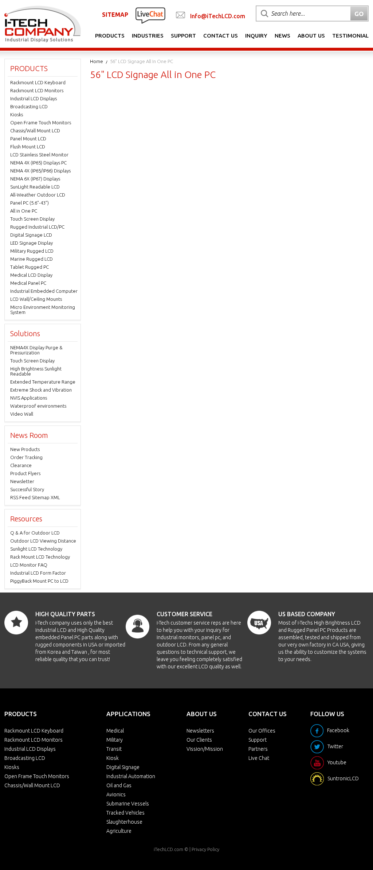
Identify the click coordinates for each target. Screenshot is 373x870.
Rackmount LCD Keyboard (38, 82)
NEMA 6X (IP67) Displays (35, 178)
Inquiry (256, 35)
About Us (311, 35)
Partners (258, 749)
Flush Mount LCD (27, 146)
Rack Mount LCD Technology (40, 556)
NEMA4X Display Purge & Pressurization (36, 350)
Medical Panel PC (28, 283)
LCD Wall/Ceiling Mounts (36, 299)
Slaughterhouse (124, 822)
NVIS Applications (28, 397)
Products (110, 35)
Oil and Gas (118, 785)
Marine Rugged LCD (31, 258)
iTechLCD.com (168, 849)
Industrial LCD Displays (33, 98)
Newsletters (200, 731)
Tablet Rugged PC (29, 266)
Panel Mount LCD (28, 138)
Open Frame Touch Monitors (40, 122)
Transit (114, 749)
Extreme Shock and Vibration (41, 389)
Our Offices (261, 731)
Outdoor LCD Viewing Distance (43, 540)
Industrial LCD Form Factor (38, 572)
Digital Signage (123, 767)
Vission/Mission (204, 749)
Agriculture (118, 831)
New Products (25, 449)
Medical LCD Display (31, 274)
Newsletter (22, 481)
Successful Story (27, 489)
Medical (115, 731)
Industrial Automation (130, 776)
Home (96, 61)
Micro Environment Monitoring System (42, 309)
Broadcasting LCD (29, 106)
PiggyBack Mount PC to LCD (39, 580)
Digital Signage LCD (31, 234)
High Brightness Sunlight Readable (36, 371)
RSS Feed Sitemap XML (35, 497)
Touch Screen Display (32, 218)
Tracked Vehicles (125, 813)
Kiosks (16, 114)
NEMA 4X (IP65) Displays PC (38, 162)
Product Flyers (25, 473)
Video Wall (21, 413)
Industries (148, 35)
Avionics (116, 794)
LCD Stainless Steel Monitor (39, 154)
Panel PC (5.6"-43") (29, 202)
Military (114, 740)
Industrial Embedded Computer (44, 291)
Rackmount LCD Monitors (36, 90)
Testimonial (350, 35)
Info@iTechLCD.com (217, 16)
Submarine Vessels (127, 804)
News (282, 35)
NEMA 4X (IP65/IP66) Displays (40, 170)
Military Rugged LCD (32, 250)
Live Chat (258, 758)
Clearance (21, 465)
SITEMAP (115, 14)
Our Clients (199, 740)
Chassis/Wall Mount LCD (35, 130)
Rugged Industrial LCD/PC (37, 226)
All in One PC (23, 210)
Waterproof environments (38, 405)
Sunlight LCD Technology (36, 548)
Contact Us (220, 35)
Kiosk (112, 758)
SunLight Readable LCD (35, 186)
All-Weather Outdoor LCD (37, 194)
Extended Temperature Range (42, 381)
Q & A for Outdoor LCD (35, 532)
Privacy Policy (205, 849)
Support (183, 35)
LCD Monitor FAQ (28, 564)
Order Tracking (26, 457)
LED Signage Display (31, 242)
